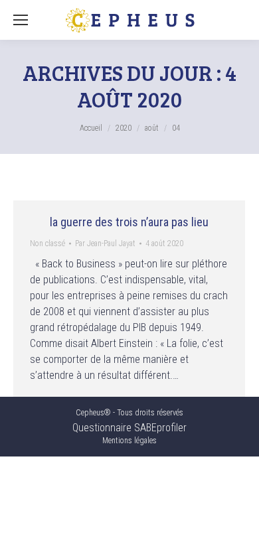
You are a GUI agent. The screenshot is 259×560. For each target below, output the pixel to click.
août (152, 128)
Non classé (47, 243)
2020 (123, 128)
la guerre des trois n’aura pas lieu (129, 222)
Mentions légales (129, 440)
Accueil (91, 128)
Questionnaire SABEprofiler (129, 427)
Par (105, 243)
